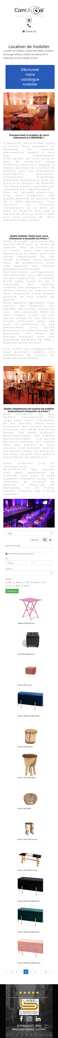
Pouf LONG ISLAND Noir (29, 901)
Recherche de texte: (13, 546)
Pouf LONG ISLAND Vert (29, 932)
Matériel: (8, 579)
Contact (41, 1029)
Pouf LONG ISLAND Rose (29, 963)
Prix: (7, 559)
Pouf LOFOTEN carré (27, 839)
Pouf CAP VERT (24, 808)
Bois (10, 582)
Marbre (27, 586)
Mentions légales (23, 1029)
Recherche (12, 591)
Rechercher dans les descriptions (21, 554)
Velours (19, 582)
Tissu (44, 582)
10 (45, 971)
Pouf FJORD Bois (25, 747)
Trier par (34, 540)
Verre (18, 586)
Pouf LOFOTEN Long (27, 870)
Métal (36, 582)
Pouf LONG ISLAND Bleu (29, 716)
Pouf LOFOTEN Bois (27, 778)
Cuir (10, 586)
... (40, 971)
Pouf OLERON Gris (26, 654)
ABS (27, 582)
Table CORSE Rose (26, 623)
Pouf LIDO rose (25, 685)
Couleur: (8, 569)
